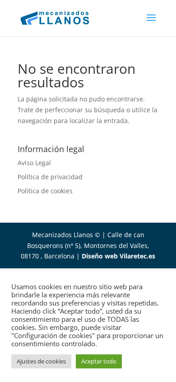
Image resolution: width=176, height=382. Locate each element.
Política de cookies (45, 190)
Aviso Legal (34, 162)
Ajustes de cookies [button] (41, 361)
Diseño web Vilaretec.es (118, 256)
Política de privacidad (50, 176)
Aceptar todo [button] (98, 361)
